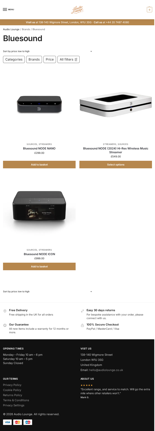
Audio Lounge (11, 29)
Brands (34, 59)
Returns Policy (12, 395)
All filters (66, 59)
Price (50, 59)
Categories (13, 59)
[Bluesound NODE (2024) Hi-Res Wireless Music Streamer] (115, 104)
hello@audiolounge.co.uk (106, 370)
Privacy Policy (12, 385)
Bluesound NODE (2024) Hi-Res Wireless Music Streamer (115, 150)
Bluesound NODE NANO (39, 148)
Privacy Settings (13, 405)
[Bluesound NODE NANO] (39, 104)
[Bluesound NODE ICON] (39, 210)
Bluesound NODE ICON (39, 254)
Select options (115, 164)
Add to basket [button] (39, 164)
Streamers (45, 144)
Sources (32, 144)
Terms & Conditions (16, 400)
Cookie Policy (12, 390)
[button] (149, 9)
